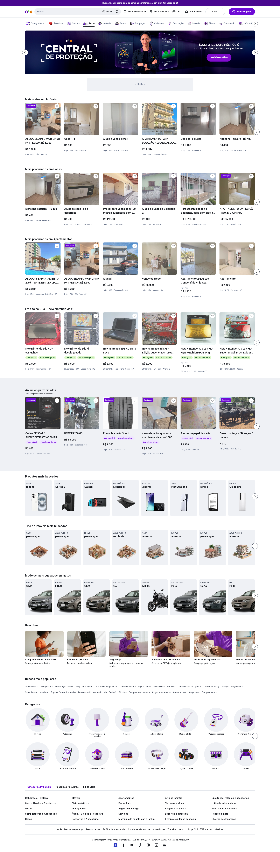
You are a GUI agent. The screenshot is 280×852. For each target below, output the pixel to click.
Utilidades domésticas (224, 803)
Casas (28, 819)
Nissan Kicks (159, 686)
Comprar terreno (209, 692)
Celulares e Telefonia (37, 798)
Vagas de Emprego (128, 808)
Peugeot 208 (47, 686)
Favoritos (58, 23)
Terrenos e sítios (174, 803)
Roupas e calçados (175, 808)
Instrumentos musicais (224, 808)
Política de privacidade (114, 829)
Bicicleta (123, 692)
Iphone (198, 686)
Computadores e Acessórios (41, 813)
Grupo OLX (193, 829)
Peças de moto (220, 813)
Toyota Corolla (144, 686)
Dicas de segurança (73, 829)
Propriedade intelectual (138, 829)
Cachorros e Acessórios (85, 819)
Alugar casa (194, 692)
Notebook (44, 692)
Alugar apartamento (161, 692)
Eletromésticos (80, 803)
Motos (28, 808)
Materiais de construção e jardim (136, 819)
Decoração (178, 23)
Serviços (123, 813)
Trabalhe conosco (176, 829)
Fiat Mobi (171, 686)
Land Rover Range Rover (106, 686)
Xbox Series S (110, 692)
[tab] (39, 787)
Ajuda (59, 829)
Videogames (79, 808)
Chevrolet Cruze (185, 686)
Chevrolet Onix (31, 686)
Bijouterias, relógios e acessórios (230, 798)
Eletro (212, 23)
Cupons (76, 23)
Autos (123, 23)
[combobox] (77, 11)
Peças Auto (124, 803)
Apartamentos (126, 798)
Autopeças (140, 23)
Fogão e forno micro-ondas (63, 692)
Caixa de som (31, 692)
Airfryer (225, 686)
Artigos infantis (173, 798)
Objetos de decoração (224, 819)
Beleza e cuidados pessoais (180, 819)
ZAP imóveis (206, 829)
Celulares (159, 23)
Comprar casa (179, 692)
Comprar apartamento (139, 692)
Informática (249, 23)
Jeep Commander (84, 686)
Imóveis (107, 23)
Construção (229, 23)
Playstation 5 (237, 686)
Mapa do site (159, 829)
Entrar (215, 12)
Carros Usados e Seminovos (40, 803)
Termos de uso (93, 829)
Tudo (91, 23)
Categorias (36, 23)
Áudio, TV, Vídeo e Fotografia (87, 813)
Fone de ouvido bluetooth (90, 692)
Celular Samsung (211, 686)
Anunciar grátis (244, 12)
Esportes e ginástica (176, 813)
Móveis (196, 23)
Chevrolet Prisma (128, 686)
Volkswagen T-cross (64, 686)
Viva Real (219, 829)
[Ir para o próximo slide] (257, 132)
